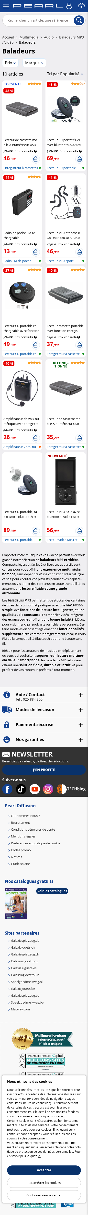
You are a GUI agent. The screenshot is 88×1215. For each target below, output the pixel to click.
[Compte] (70, 6)
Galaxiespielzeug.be (25, 995)
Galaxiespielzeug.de (25, 940)
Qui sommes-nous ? (25, 815)
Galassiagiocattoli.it (25, 975)
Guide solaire (20, 864)
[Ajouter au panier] (36, 159)
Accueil (8, 37)
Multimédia (29, 37)
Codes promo (21, 850)
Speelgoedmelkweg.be (27, 1002)
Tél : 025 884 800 (29, 699)
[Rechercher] (79, 20)
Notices (16, 857)
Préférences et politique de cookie (35, 843)
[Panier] (82, 6)
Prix (8, 62)
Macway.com (20, 1009)
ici (39, 1156)
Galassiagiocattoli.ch (25, 961)
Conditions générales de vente (33, 829)
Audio (49, 37)
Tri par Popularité (63, 74)
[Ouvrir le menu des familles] (6, 6)
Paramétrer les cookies (44, 1182)
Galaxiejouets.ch (23, 947)
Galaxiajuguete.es (23, 968)
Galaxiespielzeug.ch (25, 954)
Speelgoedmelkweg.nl (27, 982)
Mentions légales (23, 836)
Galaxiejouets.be (23, 988)
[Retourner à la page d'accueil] (38, 6)
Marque (32, 62)
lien (62, 1116)
